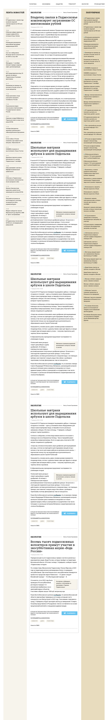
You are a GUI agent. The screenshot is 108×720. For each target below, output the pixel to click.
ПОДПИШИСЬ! (71, 119)
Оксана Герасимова (72, 12)
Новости (34, 127)
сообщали (57, 232)
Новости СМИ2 (35, 131)
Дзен (42, 127)
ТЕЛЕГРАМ (50, 127)
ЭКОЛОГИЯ (36, 12)
